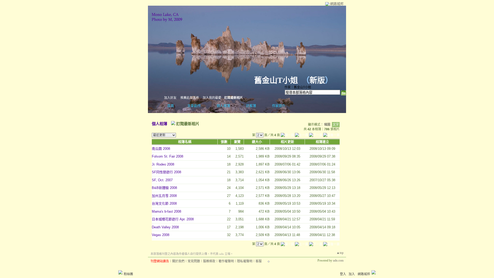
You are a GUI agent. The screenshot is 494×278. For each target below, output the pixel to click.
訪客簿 (251, 106)
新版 (317, 80)
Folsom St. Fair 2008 (167, 156)
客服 (258, 261)
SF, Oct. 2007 (162, 180)
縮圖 (327, 124)
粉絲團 (128, 274)
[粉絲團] (120, 272)
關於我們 (178, 261)
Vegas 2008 (160, 235)
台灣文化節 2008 (164, 203)
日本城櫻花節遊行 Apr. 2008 (173, 219)
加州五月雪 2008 (164, 196)
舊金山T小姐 (276, 80)
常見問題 (194, 261)
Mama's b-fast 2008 (166, 211)
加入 (352, 274)
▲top (340, 253)
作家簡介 (278, 106)
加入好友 (170, 98)
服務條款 (209, 261)
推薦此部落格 (189, 98)
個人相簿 (223, 106)
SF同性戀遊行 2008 (166, 172)
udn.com (338, 260)
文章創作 (194, 106)
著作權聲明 (226, 261)
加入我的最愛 (212, 98)
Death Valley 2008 (165, 227)
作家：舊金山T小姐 (298, 87)
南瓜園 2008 (161, 149)
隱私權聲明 (244, 261)
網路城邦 (336, 4)
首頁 (170, 106)
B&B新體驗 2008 (164, 188)
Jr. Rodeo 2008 (163, 164)
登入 (343, 274)
